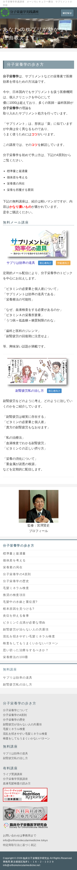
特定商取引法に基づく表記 (19, 845)
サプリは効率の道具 (21, 262)
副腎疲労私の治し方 (29, 390)
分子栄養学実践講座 (15, 778)
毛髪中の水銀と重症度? (20, 601)
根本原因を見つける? (18, 608)
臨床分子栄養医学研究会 (36, 858)
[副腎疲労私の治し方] (38, 373)
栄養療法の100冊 (15, 657)
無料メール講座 (16, 222)
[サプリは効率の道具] (38, 245)
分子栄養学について (15, 710)
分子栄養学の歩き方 (18, 545)
